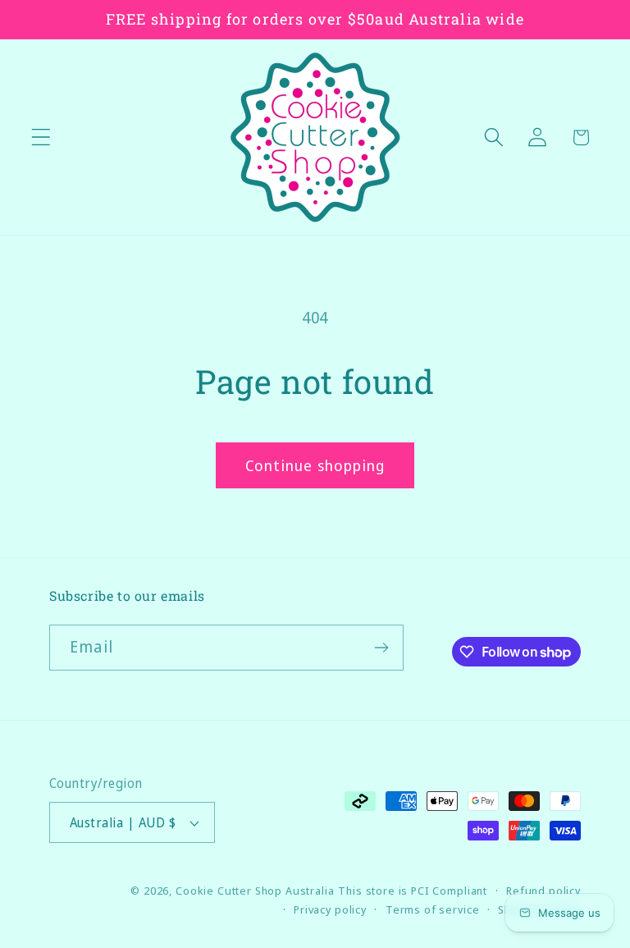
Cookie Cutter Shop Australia (255, 890)
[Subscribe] (381, 648)
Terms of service (432, 909)
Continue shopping (315, 465)
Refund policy (543, 890)
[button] (41, 137)
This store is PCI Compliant (412, 890)
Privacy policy (330, 909)
